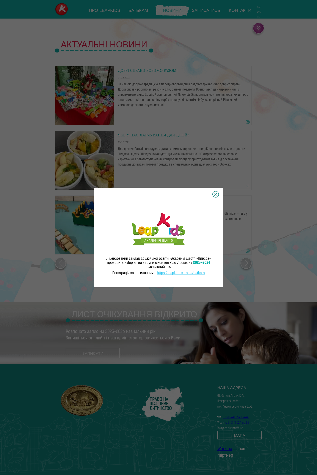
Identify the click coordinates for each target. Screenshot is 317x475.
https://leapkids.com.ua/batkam (181, 273)
